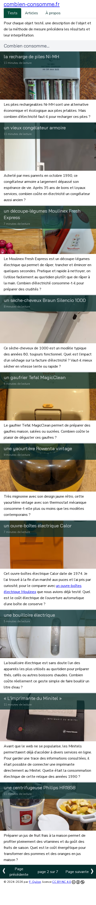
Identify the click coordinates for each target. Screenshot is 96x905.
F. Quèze (35, 882)
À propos (53, 13)
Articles (31, 13)
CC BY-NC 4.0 (61, 882)
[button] (32, 4)
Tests (12, 13)
